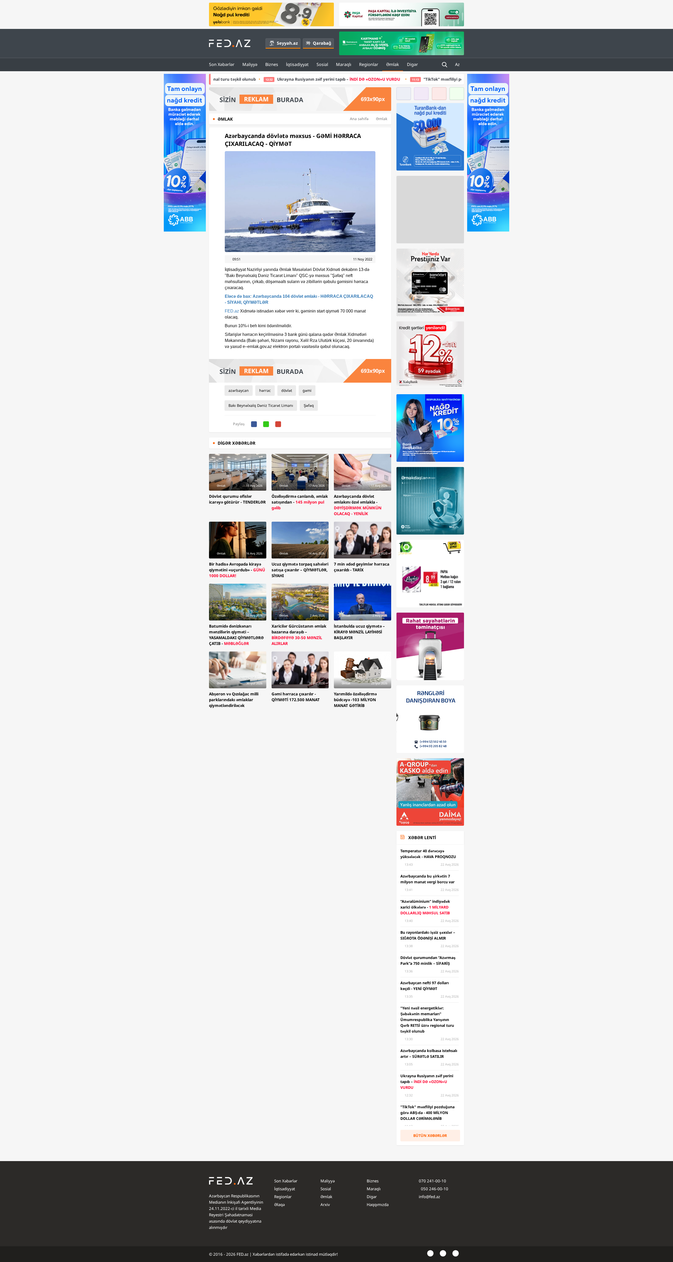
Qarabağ (322, 43)
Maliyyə (249, 64)
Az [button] (458, 64)
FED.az (232, 311)
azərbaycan (238, 390)
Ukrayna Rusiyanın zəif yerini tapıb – (254, 79)
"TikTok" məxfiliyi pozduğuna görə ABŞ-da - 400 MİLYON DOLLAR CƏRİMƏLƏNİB (415, 79)
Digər (412, 64)
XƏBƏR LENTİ (422, 837)
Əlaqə (279, 1204)
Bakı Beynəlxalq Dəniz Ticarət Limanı (260, 405)
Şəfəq (309, 405)
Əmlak (392, 64)
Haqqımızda (378, 1204)
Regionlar (368, 64)
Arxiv (325, 1204)
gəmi (307, 390)
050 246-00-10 (434, 1188)
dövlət (286, 390)
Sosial (322, 64)
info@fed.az (429, 1196)
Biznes (271, 64)
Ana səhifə (359, 118)
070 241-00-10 (432, 1180)
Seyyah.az (287, 43)
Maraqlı (343, 64)
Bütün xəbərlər (430, 1135)
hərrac (265, 390)
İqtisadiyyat (297, 64)
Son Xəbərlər (221, 64)
